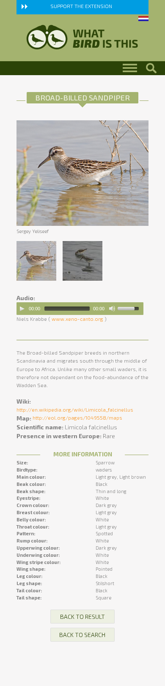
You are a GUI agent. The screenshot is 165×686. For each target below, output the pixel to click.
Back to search (82, 634)
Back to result (82, 616)
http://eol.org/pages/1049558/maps (77, 417)
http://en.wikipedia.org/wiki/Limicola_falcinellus (74, 409)
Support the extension (81, 6)
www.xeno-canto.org (77, 319)
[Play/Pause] (22, 308)
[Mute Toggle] (112, 308)
